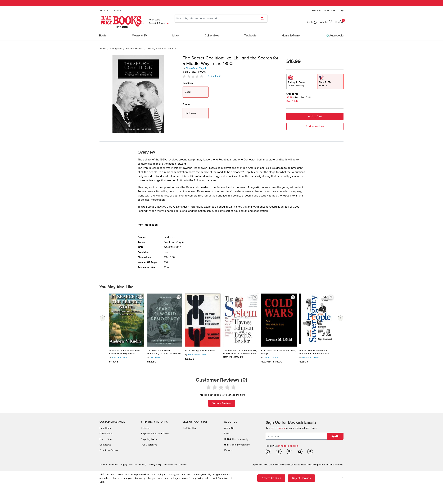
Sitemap (183, 464)
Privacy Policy (170, 464)
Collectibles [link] (212, 35)
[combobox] (221, 18)
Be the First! (214, 76)
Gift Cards (316, 10)
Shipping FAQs (149, 439)
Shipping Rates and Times (155, 433)
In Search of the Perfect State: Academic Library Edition (125, 352)
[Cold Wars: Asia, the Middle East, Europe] (279, 320)
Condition (188, 83)
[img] (193, 76)
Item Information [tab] (148, 224)
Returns (145, 428)
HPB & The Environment (237, 444)
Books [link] (103, 35)
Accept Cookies (271, 478)
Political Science (134, 48)
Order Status (106, 433)
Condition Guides (109, 450)
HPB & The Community (236, 439)
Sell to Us (104, 10)
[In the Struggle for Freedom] (202, 320)
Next (340, 318)
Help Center (106, 428)
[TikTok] (310, 451)
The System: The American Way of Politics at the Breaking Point (240, 352)
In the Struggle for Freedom (200, 350)
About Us (229, 428)
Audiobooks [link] (336, 35)
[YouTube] (299, 451)
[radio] (299, 81)
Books (103, 48)
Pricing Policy (155, 464)
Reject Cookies (301, 478)
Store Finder (330, 10)
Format (186, 104)
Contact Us (105, 444)
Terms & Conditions (109, 464)
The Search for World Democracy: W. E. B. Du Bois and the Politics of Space (164, 352)
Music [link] (175, 35)
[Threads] (289, 451)
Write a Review (222, 403)
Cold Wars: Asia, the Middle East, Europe (278, 352)
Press (227, 433)
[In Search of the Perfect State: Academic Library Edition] (126, 320)
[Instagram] (268, 451)
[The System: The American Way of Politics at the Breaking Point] (241, 320)
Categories (116, 48)
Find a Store (106, 439)
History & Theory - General (161, 48)
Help (341, 10)
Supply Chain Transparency (133, 464)
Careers (228, 450)
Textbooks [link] (250, 35)
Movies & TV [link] (139, 35)
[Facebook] (279, 451)
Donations (116, 10)
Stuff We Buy (189, 428)
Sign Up (335, 436)
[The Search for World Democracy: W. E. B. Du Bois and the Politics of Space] (164, 320)
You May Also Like (116, 287)
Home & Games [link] (291, 35)
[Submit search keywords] (263, 18)
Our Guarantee (149, 444)
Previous (102, 318)
